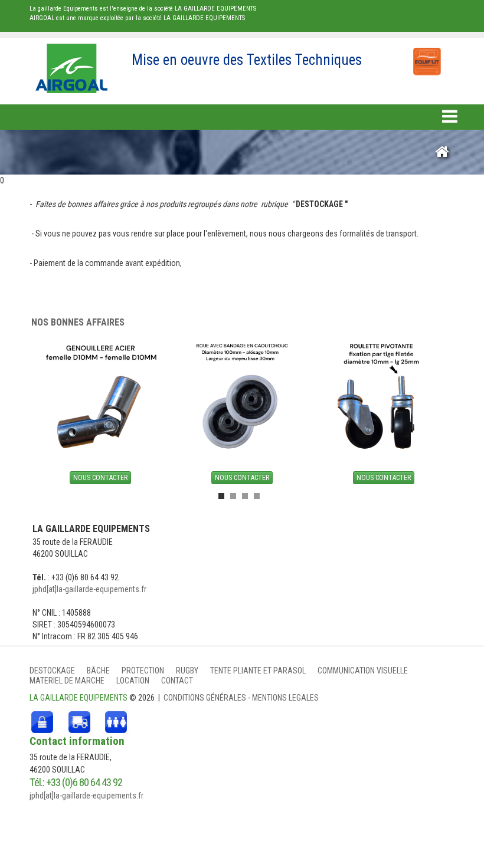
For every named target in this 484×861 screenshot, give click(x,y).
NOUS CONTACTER (100, 478)
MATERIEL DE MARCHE (67, 680)
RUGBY (187, 670)
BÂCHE (98, 670)
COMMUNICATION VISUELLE (363, 670)
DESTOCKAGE (52, 670)
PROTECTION (143, 670)
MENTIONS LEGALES (285, 697)
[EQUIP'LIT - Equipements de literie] (426, 55)
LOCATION (132, 680)
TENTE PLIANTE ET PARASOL (258, 670)
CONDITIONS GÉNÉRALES (205, 697)
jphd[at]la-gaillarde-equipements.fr (89, 589)
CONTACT (177, 680)
